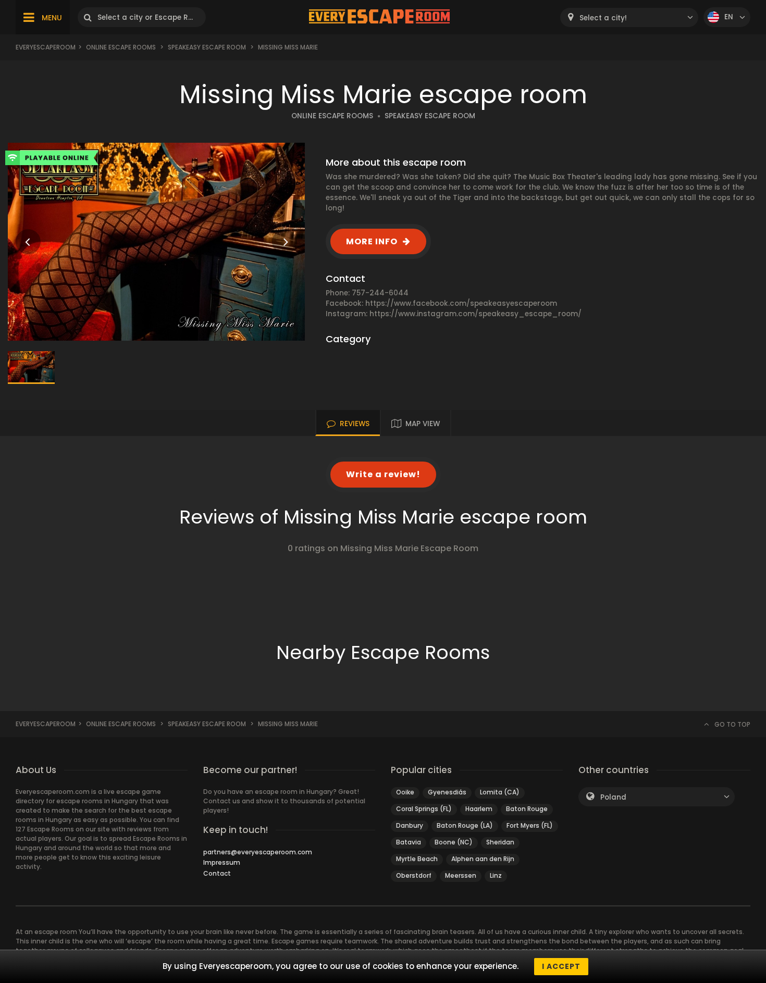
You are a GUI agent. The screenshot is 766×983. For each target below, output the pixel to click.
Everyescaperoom (46, 47)
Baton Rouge (527, 808)
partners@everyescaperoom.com (257, 852)
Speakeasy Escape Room (207, 47)
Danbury (409, 825)
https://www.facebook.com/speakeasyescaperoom (461, 303)
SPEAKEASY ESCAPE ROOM (430, 116)
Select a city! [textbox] (603, 18)
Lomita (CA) (500, 792)
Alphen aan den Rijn (482, 858)
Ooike (405, 792)
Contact (217, 873)
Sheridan (500, 842)
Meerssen (460, 875)
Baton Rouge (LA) (465, 825)
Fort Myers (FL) (529, 825)
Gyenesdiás (447, 792)
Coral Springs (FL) (424, 808)
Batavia (408, 842)
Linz (496, 875)
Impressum (221, 862)
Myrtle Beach (417, 858)
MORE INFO (372, 241)
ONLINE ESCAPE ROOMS (332, 116)
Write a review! (383, 474)
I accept (561, 966)
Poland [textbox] (613, 797)
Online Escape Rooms (121, 47)
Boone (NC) (454, 842)
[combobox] (629, 17)
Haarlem (478, 808)
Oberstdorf (413, 875)
